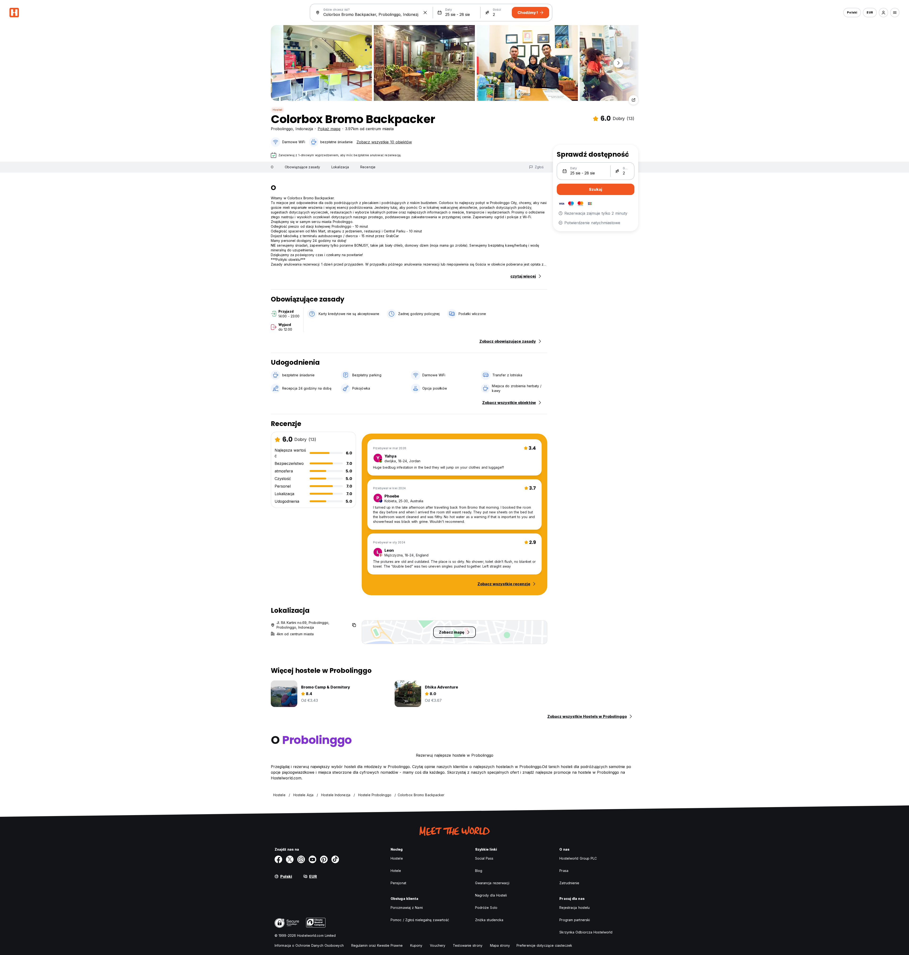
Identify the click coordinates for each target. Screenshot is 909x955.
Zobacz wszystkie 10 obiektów (384, 142)
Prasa (563, 871)
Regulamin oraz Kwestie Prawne (377, 945)
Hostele (397, 858)
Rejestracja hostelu (574, 908)
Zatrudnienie (569, 883)
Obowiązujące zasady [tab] (302, 167)
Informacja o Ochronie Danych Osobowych (309, 945)
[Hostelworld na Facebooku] (278, 859)
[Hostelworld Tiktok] (335, 859)
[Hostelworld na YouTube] (312, 859)
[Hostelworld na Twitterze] (290, 859)
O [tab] (272, 167)
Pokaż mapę (329, 128)
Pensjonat (398, 883)
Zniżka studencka (489, 920)
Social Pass (484, 858)
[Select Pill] (883, 12)
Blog (478, 871)
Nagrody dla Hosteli (491, 895)
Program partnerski (574, 920)
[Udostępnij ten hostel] (633, 100)
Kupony (416, 945)
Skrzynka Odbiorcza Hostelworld (585, 932)
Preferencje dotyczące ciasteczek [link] (544, 945)
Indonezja (304, 128)
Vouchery (437, 945)
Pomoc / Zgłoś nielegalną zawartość (420, 920)
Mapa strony (500, 945)
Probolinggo (282, 128)
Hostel (277, 109)
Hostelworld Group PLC (578, 858)
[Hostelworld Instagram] (301, 859)
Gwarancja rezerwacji (492, 883)
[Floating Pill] (618, 63)
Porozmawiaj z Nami (407, 908)
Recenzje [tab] (367, 167)
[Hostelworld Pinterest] (324, 859)
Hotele (396, 871)
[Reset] (425, 12)
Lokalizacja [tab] (340, 167)
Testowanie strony (467, 945)
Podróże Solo (486, 908)
